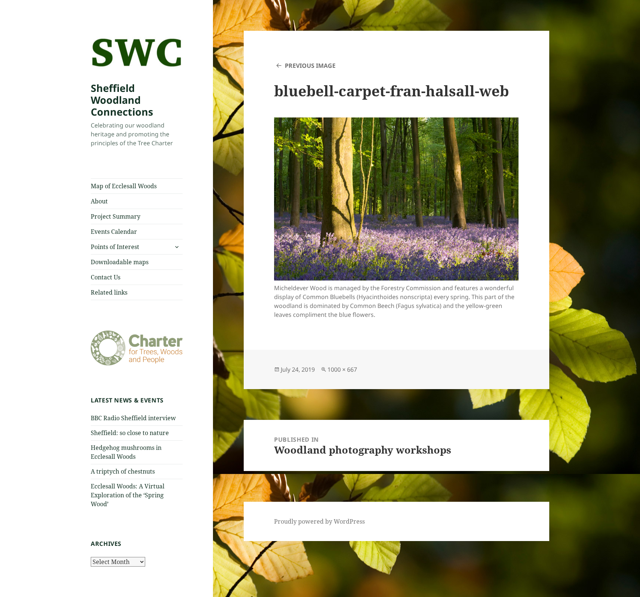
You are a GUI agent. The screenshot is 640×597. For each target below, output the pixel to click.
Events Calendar (114, 232)
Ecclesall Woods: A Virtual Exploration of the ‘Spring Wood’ (127, 495)
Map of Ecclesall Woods (124, 186)
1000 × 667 (342, 369)
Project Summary (115, 216)
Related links (109, 292)
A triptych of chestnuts (123, 471)
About (99, 201)
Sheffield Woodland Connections (122, 100)
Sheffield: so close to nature (130, 433)
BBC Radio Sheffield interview (133, 418)
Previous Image (310, 66)
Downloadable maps (120, 262)
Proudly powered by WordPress (319, 521)
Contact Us (105, 277)
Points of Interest (115, 247)
